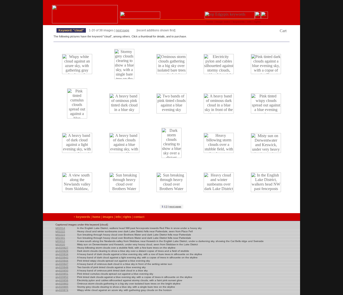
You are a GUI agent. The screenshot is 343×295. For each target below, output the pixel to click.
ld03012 (60, 241)
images (108, 217)
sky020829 (61, 251)
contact (139, 217)
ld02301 (60, 238)
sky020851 (61, 273)
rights (127, 217)
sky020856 (61, 280)
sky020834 (61, 254)
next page (122, 30)
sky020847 (61, 264)
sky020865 (61, 286)
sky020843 (61, 257)
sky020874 (61, 290)
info (118, 217)
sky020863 (61, 283)
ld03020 (60, 244)
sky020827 (61, 247)
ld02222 (60, 231)
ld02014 (60, 228)
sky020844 (61, 260)
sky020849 (61, 267)
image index (223, 21)
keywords (83, 217)
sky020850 (61, 270)
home (96, 217)
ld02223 (60, 234)
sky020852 (61, 277)
